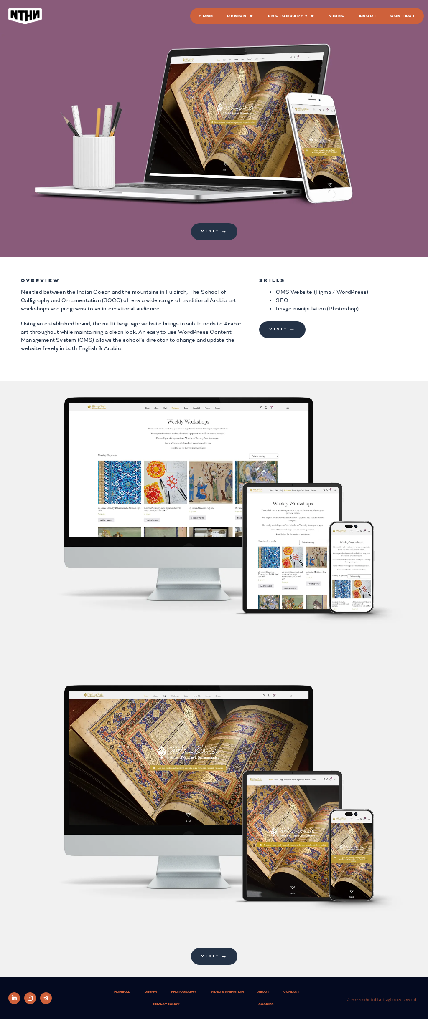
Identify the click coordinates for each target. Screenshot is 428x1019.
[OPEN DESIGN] (252, 16)
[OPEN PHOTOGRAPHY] (313, 16)
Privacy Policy (166, 1004)
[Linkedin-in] (14, 998)
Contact (291, 992)
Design (151, 992)
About (263, 992)
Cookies (265, 1004)
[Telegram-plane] (46, 998)
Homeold (122, 992)
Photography (183, 992)
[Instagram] (30, 998)
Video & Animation (227, 992)
